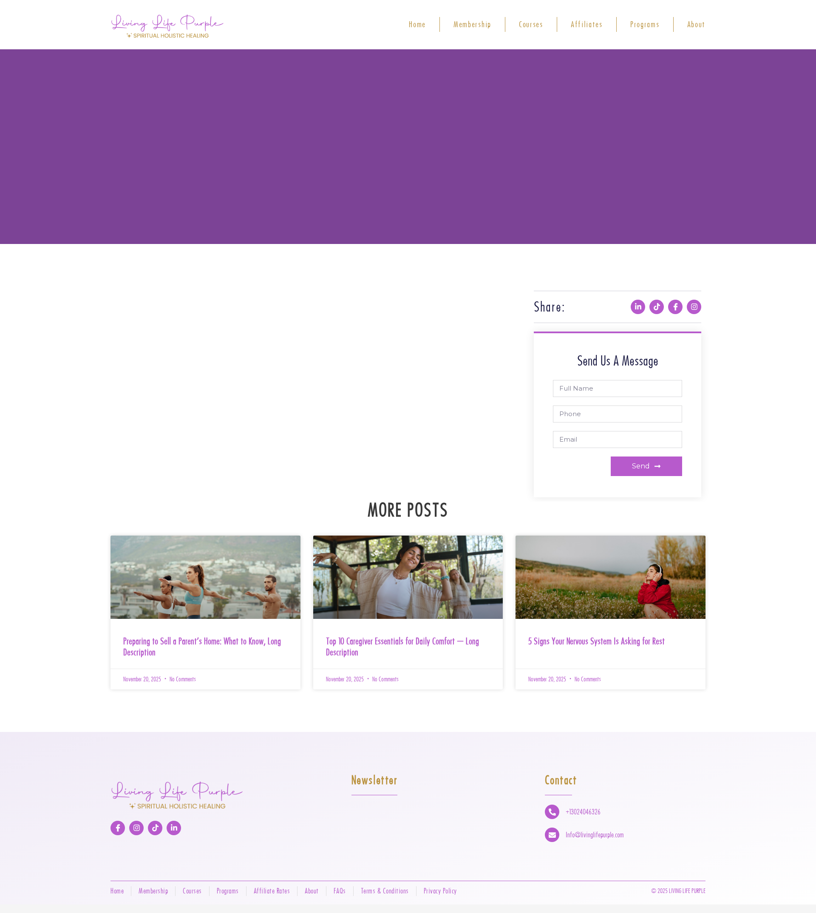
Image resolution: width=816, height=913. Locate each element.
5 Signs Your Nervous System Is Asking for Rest (596, 640)
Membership (472, 24)
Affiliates (587, 24)
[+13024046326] (552, 812)
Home (417, 24)
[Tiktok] (656, 307)
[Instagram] (694, 307)
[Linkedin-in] (638, 307)
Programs (645, 24)
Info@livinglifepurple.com (595, 835)
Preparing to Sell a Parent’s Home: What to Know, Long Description (202, 646)
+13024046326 (583, 812)
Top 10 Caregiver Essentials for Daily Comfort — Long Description (402, 646)
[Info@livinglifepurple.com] (552, 835)
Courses (531, 24)
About (696, 24)
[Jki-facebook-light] (675, 307)
